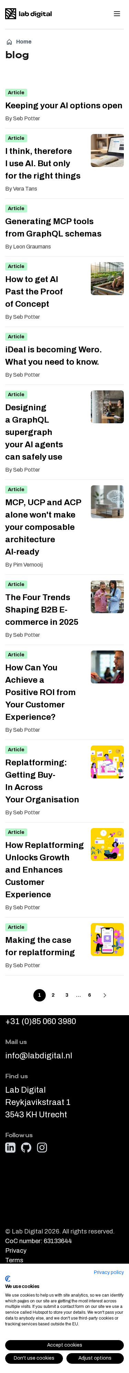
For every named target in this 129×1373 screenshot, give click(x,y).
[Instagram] (42, 1148)
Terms (14, 1260)
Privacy (15, 1251)
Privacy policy (109, 1272)
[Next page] (105, 995)
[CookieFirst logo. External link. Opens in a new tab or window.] (7, 1279)
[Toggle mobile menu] (117, 14)
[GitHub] (26, 1148)
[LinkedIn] (10, 1148)
